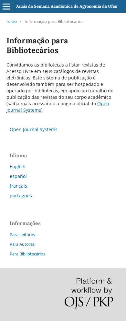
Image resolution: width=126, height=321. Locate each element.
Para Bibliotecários (27, 254)
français (18, 186)
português (21, 195)
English (18, 166)
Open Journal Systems (34, 129)
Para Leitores (22, 234)
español (18, 176)
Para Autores (22, 244)
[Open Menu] (6, 6)
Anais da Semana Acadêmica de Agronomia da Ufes (66, 6)
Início (11, 21)
